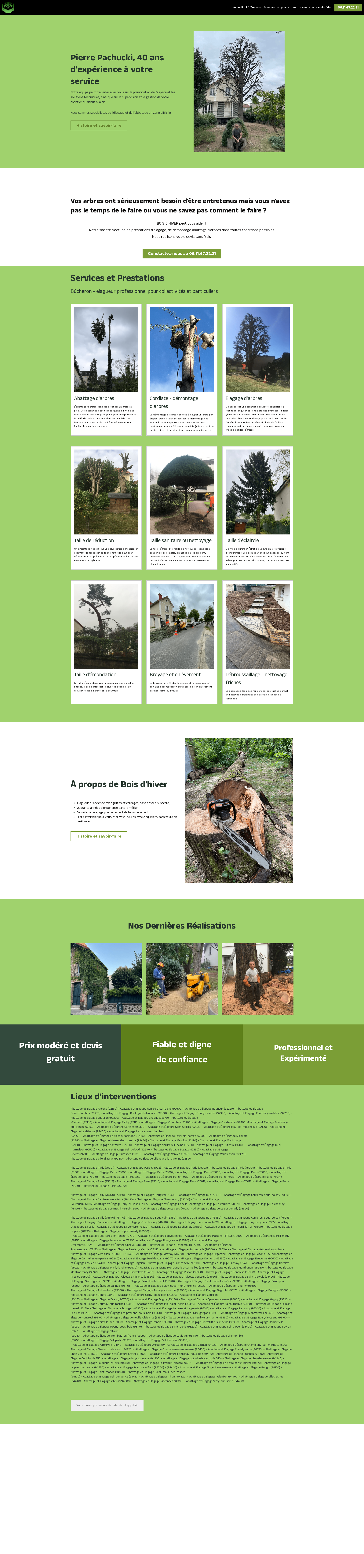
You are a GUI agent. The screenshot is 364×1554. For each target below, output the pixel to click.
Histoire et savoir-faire (99, 125)
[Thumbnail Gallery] (106, 979)
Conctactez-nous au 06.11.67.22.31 (182, 253)
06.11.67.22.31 (348, 7)
